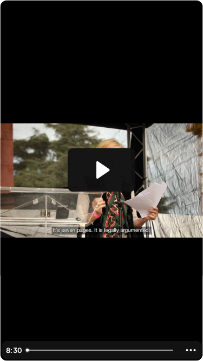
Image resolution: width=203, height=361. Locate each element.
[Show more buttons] (190, 350)
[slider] (101, 350)
